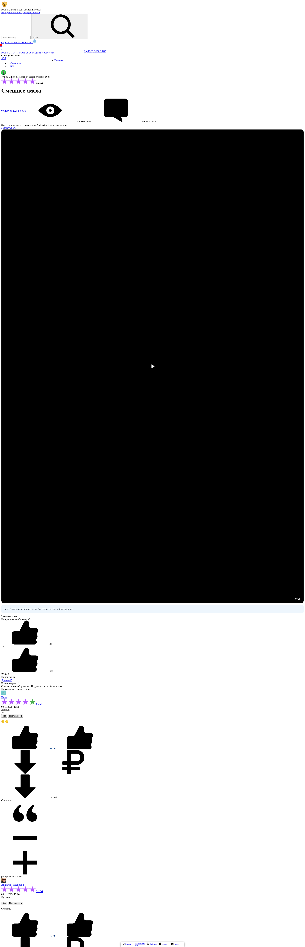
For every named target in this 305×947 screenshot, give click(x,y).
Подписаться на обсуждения (46, 686)
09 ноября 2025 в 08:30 (13, 110)
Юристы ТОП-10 (10, 52)
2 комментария (9, 616)
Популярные (8, 689)
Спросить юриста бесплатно (17, 42)
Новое (48, 52)
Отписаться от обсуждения (15, 686)
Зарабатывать (8, 127)
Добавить (153, 944)
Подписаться (8, 677)
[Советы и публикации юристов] (4, 6)
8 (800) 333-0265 (95, 51)
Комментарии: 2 (10, 683)
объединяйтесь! (32, 9)
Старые (28, 689)
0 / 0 (6, 674)
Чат (4, 716)
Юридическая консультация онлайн (20, 12)
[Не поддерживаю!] (80, 748)
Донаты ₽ (6, 680)
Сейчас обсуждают (30, 52)
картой (53, 797)
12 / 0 (4, 646)
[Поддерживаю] (25, 748)
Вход (5, 48)
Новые (19, 689)
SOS (3, 58)
